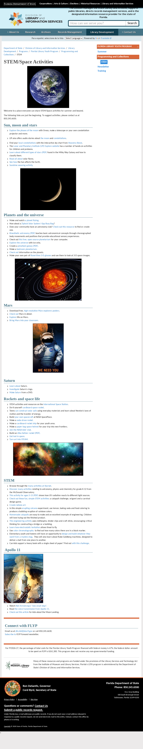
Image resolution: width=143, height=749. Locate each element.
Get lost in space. (17, 436)
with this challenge (80, 543)
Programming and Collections (113, 56)
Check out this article (19, 612)
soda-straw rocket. (25, 420)
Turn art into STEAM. (18, 439)
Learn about (14, 386)
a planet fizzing (32, 220)
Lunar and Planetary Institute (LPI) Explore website (36, 146)
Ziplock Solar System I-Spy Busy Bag (38, 224)
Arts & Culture (61, 4)
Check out (13, 252)
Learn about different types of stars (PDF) (28, 152)
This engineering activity (20, 521)
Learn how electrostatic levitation (24, 527)
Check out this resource (63, 227)
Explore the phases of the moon (23, 130)
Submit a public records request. (23, 709)
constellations (60, 138)
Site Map (34, 700)
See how (13, 162)
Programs (23, 51)
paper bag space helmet (28, 427)
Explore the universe (18, 243)
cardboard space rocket (33, 408)
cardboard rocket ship (26, 423)
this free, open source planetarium (34, 240)
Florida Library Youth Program (44, 51)
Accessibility (22, 700)
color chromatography (23, 531)
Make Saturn (15, 392)
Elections (74, 4)
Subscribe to (10, 634)
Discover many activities (20, 489)
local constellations (27, 143)
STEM (104, 62)
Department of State (13, 48)
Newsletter (103, 67)
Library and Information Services (117, 4)
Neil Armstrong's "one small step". (31, 606)
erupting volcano (29, 508)
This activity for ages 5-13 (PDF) (23, 495)
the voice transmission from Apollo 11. (32, 609)
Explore (12, 317)
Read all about (16, 159)
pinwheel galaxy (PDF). (28, 246)
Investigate (14, 389)
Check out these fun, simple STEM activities (29, 499)
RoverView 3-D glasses (41, 255)
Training (102, 71)
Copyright (7, 726)
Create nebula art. (17, 505)
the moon (44, 138)
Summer (102, 51)
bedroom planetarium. (27, 249)
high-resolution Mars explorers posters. (42, 311)
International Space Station (55, 404)
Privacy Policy (9, 700)
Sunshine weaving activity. (21, 165)
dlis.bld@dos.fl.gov (24, 631)
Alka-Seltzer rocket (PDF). (28, 433)
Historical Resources (90, 4)
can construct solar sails (26, 411)
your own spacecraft (24, 417)
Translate (105, 38)
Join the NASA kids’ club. (20, 430)
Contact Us (41, 705)
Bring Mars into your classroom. (24, 320)
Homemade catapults (19, 515)
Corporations (46, 4)
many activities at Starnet (39, 486)
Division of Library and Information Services (45, 48)
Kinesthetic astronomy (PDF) (22, 233)
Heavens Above (75, 143)
